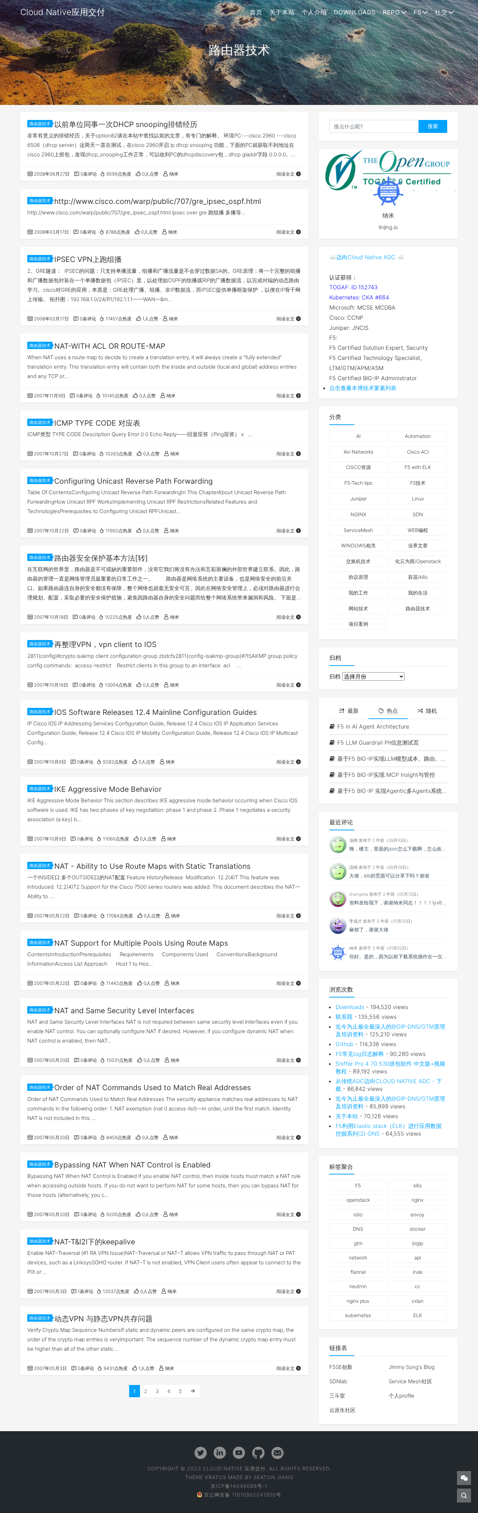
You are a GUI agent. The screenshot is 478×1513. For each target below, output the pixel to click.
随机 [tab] (431, 710)
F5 (417, 12)
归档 (334, 676)
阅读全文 (285, 174)
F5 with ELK (418, 467)
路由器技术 (39, 123)
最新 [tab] (353, 710)
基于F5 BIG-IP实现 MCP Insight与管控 (386, 774)
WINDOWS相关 (358, 545)
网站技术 (358, 608)
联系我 (344, 1016)
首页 (256, 12)
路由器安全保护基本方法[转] (101, 558)
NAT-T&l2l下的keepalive (94, 1241)
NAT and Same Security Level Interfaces (124, 1010)
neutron (358, 1286)
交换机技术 (358, 561)
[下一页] (193, 1391)
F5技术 (418, 483)
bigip (417, 1243)
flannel (358, 1272)
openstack (358, 1200)
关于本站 (282, 12)
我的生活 (418, 593)
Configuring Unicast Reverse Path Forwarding (133, 481)
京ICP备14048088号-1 (239, 1486)
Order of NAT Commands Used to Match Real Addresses (152, 1087)
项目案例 (358, 624)
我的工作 (358, 593)
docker (418, 1229)
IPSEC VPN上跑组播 (88, 259)
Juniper (358, 499)
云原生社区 (342, 1410)
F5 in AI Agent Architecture (373, 726)
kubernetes (358, 1315)
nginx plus (358, 1301)
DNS (358, 1229)
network (358, 1257)
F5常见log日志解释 (360, 1053)
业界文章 (418, 545)
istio (358, 1214)
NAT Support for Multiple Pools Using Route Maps (141, 943)
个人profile (401, 1395)
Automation (418, 436)
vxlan (417, 1301)
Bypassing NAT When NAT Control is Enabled (132, 1164)
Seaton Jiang (273, 1477)
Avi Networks (358, 452)
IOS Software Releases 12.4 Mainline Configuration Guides (155, 712)
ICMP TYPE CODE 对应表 (97, 423)
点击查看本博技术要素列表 (362, 387)
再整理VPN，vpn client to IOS (105, 644)
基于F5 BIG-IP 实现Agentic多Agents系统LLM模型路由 (392, 790)
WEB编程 (418, 530)
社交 (441, 12)
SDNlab (338, 1381)
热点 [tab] (392, 710)
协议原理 (358, 577)
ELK (417, 1315)
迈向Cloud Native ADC (365, 257)
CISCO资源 (358, 467)
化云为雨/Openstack (418, 561)
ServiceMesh (358, 530)
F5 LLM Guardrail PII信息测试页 (378, 742)
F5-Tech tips (358, 483)
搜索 (433, 126)
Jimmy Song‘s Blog (412, 1367)
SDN (418, 514)
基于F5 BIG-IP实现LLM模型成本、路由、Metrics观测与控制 (392, 758)
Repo (391, 12)
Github (344, 1043)
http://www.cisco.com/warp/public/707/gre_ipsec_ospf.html (157, 201)
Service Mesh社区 (410, 1381)
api (417, 1257)
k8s (418, 1185)
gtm (358, 1243)
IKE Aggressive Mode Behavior (108, 789)
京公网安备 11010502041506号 (242, 1495)
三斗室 (337, 1395)
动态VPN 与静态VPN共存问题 (103, 1318)
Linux (418, 499)
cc (417, 1286)
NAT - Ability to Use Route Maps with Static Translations (152, 866)
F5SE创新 (340, 1367)
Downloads (355, 12)
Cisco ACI (418, 452)
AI (358, 436)
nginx (417, 1200)
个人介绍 (314, 12)
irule (417, 1272)
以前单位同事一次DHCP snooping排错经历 (125, 124)
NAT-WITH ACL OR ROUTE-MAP (109, 346)
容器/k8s (418, 577)
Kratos (215, 1477)
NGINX (358, 514)
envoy (417, 1214)
